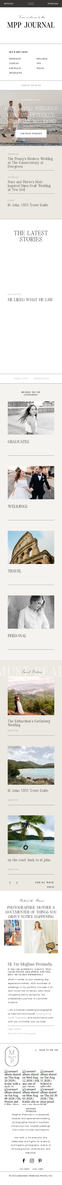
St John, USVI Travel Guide (28, 205)
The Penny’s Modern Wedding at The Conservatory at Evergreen (30, 162)
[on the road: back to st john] (31, 834)
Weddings (13, 154)
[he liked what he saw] (31, 270)
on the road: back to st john (29, 860)
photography (15, 294)
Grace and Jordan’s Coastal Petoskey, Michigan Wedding (31, 115)
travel (11, 200)
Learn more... (15, 1029)
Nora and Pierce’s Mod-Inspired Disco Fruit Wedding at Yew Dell (29, 185)
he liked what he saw (30, 300)
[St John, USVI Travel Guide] (31, 765)
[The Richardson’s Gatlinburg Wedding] (31, 696)
